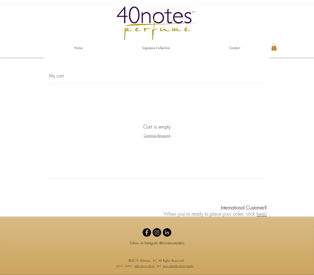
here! (262, 214)
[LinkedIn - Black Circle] (167, 232)
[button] (274, 47)
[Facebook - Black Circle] (147, 232)
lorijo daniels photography (178, 266)
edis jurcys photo (144, 266)
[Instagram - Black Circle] (157, 232)
